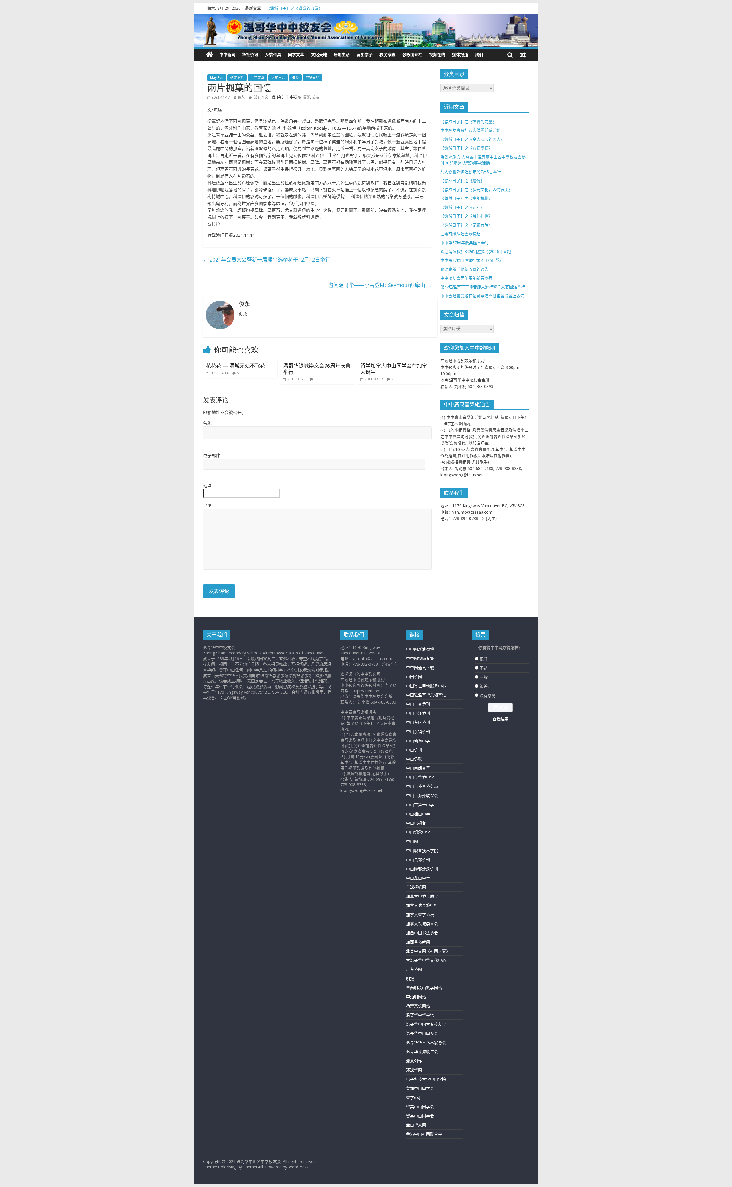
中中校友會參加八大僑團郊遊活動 (470, 130)
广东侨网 (414, 969)
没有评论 (260, 97)
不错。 (486, 668)
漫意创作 (414, 1060)
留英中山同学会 (420, 1115)
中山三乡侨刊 (418, 704)
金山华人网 (416, 1125)
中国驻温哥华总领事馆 (426, 695)
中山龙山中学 (418, 878)
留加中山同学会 (420, 1088)
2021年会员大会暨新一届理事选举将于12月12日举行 (266, 259)
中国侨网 (414, 676)
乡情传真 (273, 54)
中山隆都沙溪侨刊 (422, 868)
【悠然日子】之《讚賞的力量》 (294, 9)
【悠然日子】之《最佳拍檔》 (466, 216)
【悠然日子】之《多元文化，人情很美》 (476, 189)
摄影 (306, 97)
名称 (207, 423)
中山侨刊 (414, 749)
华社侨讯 (250, 54)
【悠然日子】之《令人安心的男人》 (472, 139)
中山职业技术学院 (422, 850)
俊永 (241, 97)
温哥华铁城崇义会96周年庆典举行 (317, 368)
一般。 (486, 677)
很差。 (486, 686)
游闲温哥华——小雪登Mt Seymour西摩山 (380, 285)
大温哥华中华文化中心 (426, 960)
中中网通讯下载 (420, 667)
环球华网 (414, 1070)
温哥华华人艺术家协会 (426, 1042)
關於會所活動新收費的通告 (464, 269)
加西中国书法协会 (422, 932)
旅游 (315, 97)
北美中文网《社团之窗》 (428, 951)
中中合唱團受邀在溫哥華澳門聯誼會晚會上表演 (482, 295)
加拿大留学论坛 (420, 914)
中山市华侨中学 (420, 777)
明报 (410, 978)
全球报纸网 (416, 887)
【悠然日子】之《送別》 (462, 207)
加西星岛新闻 (418, 942)
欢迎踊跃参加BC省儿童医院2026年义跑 (475, 251)
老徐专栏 (312, 77)
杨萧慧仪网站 (418, 1006)
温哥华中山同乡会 (422, 1033)
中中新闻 (227, 54)
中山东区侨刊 (418, 722)
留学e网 (413, 1097)
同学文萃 (296, 54)
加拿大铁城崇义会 (422, 923)
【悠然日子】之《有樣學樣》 (466, 148)
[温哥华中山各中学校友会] (366, 30)
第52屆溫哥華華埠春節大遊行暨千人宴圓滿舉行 (482, 287)
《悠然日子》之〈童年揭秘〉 (466, 198)
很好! (484, 659)
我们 (479, 54)
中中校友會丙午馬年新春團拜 (466, 278)
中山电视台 (416, 823)
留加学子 (365, 54)
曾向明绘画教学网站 (424, 987)
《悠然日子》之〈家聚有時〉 (466, 225)
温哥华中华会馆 (420, 1015)
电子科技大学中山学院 (426, 1079)
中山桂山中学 (418, 813)
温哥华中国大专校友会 (426, 1024)
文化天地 (319, 54)
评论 (207, 505)
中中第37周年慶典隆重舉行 (464, 242)
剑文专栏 (237, 77)
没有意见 (488, 695)
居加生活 (342, 54)
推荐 (295, 77)
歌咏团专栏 (412, 54)
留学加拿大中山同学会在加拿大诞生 (393, 368)
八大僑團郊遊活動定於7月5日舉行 (470, 171)
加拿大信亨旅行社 (422, 905)
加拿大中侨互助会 (422, 896)
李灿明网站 (416, 996)
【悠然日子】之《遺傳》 (462, 180)
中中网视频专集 (420, 658)
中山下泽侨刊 (418, 713)
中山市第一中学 (420, 804)
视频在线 (437, 54)
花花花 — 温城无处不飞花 (235, 365)
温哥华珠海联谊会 (422, 1051)
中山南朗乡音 (418, 768)
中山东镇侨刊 (418, 731)
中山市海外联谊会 (422, 795)
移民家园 (387, 54)
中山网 (412, 841)
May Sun (216, 77)
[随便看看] (522, 55)
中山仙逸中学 (418, 740)
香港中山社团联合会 (424, 1134)
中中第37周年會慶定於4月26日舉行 (472, 260)
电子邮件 (211, 455)
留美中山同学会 (420, 1106)
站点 (207, 486)
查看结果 (500, 719)
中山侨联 (414, 759)
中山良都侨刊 (418, 859)
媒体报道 (460, 54)
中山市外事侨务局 (422, 786)
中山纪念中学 (418, 832)
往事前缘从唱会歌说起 (460, 233)
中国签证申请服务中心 (426, 685)
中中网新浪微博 (420, 649)
